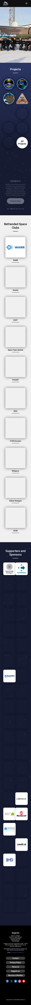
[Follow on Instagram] (19, 981)
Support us (15, 971)
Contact (15, 958)
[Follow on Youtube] (23, 981)
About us (15, 967)
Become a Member (15, 975)
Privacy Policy (15, 962)
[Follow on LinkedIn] (15, 981)
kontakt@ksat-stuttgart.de (17, 952)
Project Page (15, 199)
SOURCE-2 (15, 179)
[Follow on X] (11, 981)
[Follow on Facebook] (7, 981)
